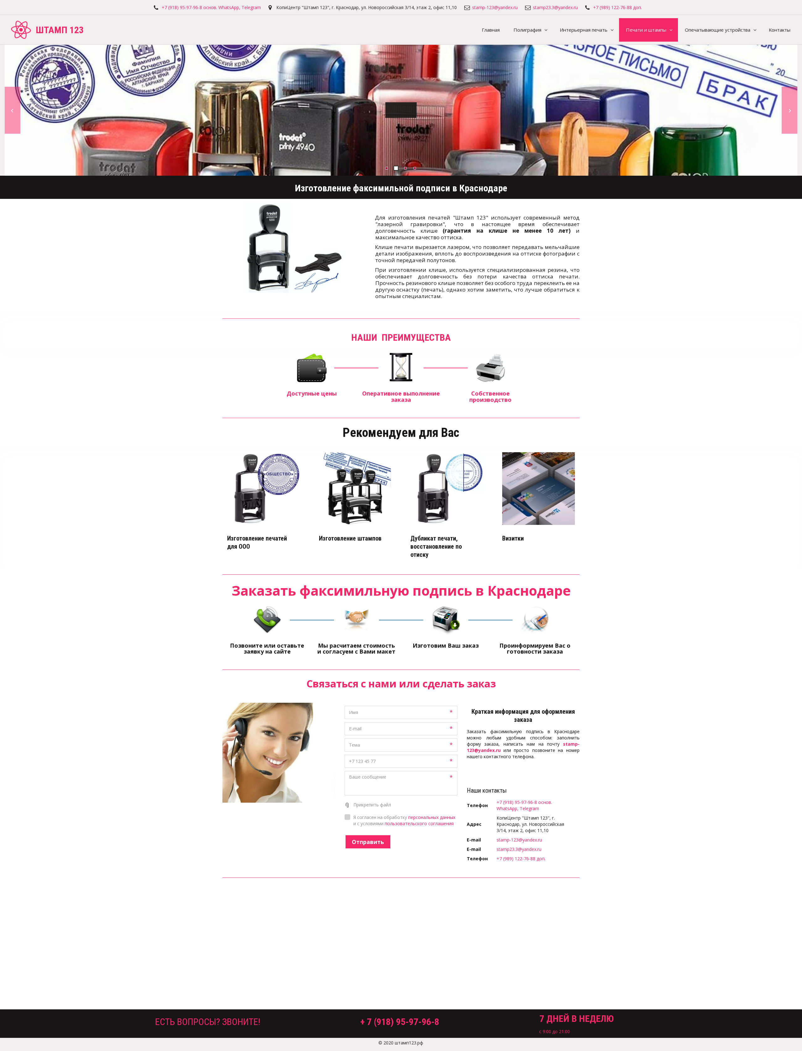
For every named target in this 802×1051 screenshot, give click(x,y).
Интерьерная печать (583, 30)
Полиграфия (527, 30)
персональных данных (431, 817)
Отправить (368, 842)
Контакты (779, 30)
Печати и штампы (646, 30)
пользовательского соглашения (419, 823)
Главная (491, 30)
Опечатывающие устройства (717, 30)
